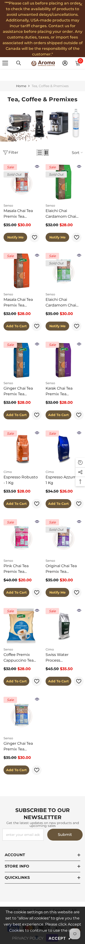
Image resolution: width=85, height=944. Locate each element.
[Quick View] (37, 166)
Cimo (8, 472)
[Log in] (65, 63)
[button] (40, 152)
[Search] (18, 63)
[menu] (5, 63)
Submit (65, 834)
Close (81, 4)
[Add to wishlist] (34, 237)
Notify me (15, 237)
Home (21, 86)
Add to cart (16, 326)
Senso (8, 205)
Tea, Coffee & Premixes (50, 86)
